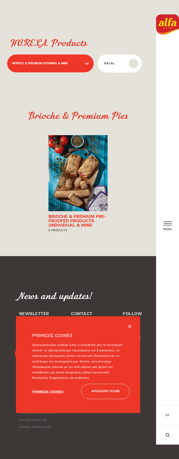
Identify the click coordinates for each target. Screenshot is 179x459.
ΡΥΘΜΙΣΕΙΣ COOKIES (47, 392)
